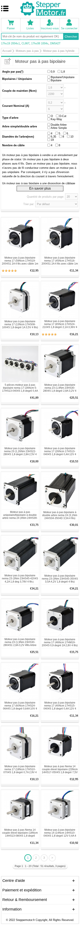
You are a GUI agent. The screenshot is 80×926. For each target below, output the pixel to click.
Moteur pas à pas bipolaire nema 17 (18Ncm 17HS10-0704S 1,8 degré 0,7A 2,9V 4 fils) (20, 769)
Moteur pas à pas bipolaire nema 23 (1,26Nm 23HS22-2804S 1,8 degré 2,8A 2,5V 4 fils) (20, 451)
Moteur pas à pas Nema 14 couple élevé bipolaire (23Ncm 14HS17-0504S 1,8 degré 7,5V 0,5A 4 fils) (60, 769)
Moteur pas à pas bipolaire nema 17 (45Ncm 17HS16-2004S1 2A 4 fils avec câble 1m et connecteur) (60, 261)
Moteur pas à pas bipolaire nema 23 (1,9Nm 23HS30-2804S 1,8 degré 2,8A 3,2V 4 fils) (59, 388)
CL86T (25, 43)
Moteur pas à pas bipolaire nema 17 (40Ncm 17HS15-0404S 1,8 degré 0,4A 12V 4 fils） (60, 706)
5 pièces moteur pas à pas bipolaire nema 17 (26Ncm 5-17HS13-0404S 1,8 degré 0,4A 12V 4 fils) (20, 388)
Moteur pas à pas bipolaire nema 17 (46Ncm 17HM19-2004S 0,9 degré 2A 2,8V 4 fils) (60, 642)
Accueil (7, 50)
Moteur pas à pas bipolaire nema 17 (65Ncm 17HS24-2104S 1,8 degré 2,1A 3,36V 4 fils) (59, 324)
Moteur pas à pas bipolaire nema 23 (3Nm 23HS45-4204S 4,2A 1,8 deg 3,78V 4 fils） (20, 578)
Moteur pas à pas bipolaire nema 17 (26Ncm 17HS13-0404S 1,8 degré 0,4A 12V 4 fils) (60, 451)
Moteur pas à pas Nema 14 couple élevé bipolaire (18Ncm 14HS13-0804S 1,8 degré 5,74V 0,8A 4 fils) (20, 833)
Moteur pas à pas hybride (58, 50)
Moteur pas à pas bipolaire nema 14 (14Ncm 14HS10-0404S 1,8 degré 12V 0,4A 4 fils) (60, 833)
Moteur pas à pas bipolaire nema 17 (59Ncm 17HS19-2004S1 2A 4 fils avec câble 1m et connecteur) (20, 261)
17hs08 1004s (39, 43)
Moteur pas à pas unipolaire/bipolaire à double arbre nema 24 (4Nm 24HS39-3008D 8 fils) (20, 515)
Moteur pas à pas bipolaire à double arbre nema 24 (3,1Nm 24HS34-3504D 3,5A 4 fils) (59, 515)
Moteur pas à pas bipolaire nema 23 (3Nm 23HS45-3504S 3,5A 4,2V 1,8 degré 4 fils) (60, 578)
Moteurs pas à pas (27, 50)
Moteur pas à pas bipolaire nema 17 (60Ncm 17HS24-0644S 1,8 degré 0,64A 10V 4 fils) (20, 706)
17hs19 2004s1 (10, 43)
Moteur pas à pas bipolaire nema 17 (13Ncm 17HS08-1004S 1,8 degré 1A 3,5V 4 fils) (20, 324)
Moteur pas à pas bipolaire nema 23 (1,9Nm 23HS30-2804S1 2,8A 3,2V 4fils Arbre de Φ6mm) (19, 642)
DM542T (55, 43)
